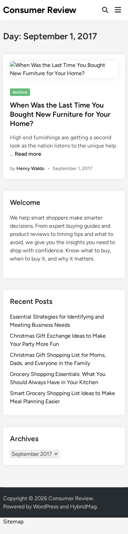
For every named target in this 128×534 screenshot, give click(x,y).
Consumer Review (39, 9)
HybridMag (83, 506)
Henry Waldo (30, 168)
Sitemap (13, 521)
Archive (20, 92)
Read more (28, 154)
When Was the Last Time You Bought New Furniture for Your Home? (60, 114)
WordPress (45, 506)
